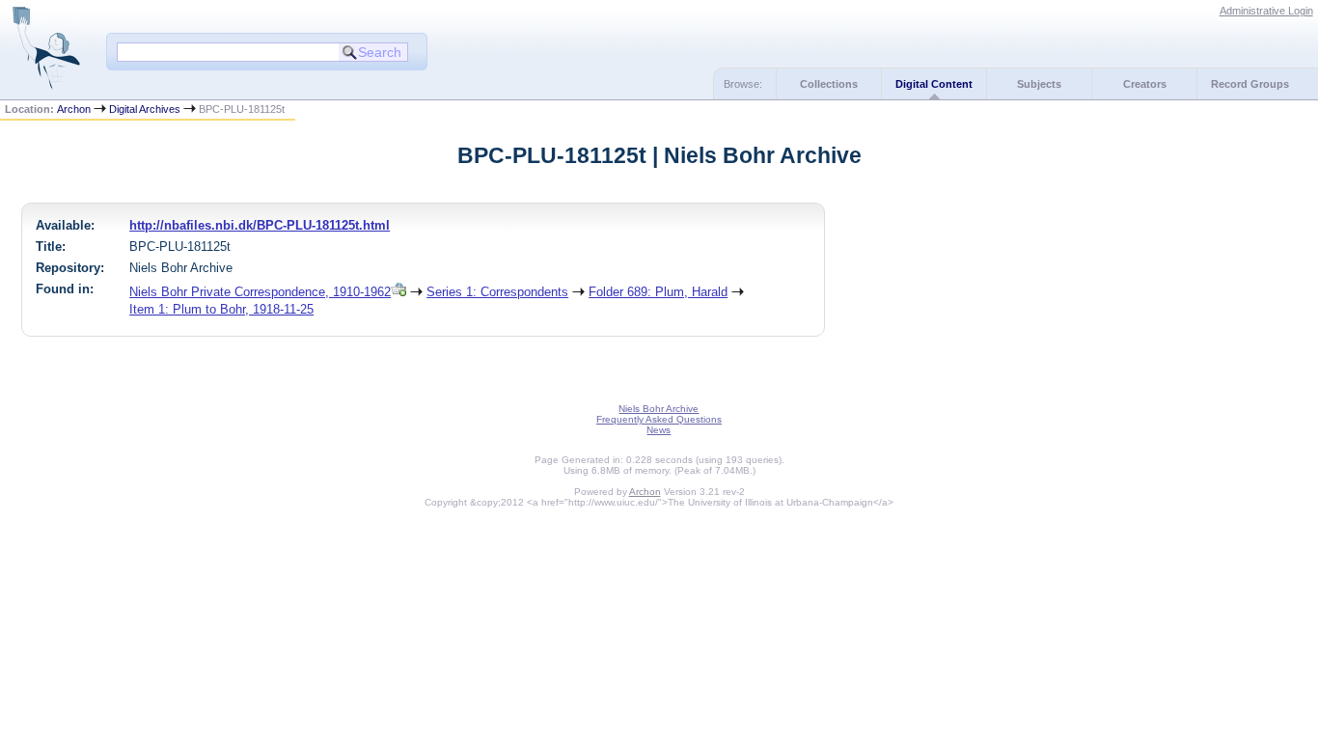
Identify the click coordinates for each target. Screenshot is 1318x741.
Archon (74, 109)
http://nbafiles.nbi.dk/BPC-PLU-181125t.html (259, 225)
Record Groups (1250, 84)
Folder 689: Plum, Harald (658, 292)
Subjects (1039, 84)
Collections (829, 84)
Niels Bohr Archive (658, 408)
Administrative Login (1266, 10)
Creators (1145, 84)
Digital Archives (144, 109)
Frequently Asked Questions (659, 419)
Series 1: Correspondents (497, 292)
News (658, 430)
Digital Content (934, 84)
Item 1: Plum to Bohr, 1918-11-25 (221, 309)
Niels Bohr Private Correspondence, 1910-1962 (260, 292)
